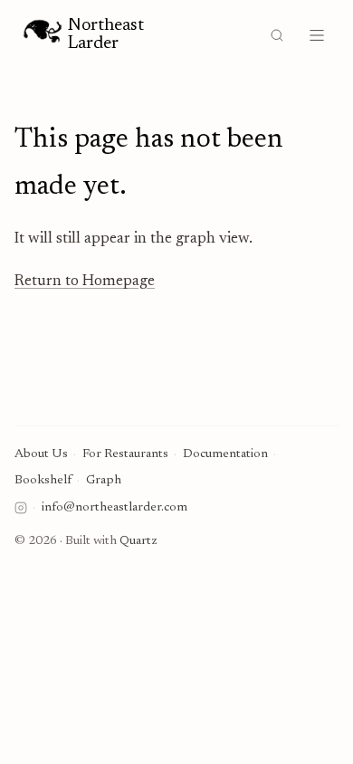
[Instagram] (20, 507)
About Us (41, 454)
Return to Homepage (84, 282)
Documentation (225, 454)
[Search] (276, 35)
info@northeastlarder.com (114, 507)
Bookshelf (43, 480)
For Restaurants (125, 454)
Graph (103, 480)
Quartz (138, 541)
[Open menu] (317, 35)
